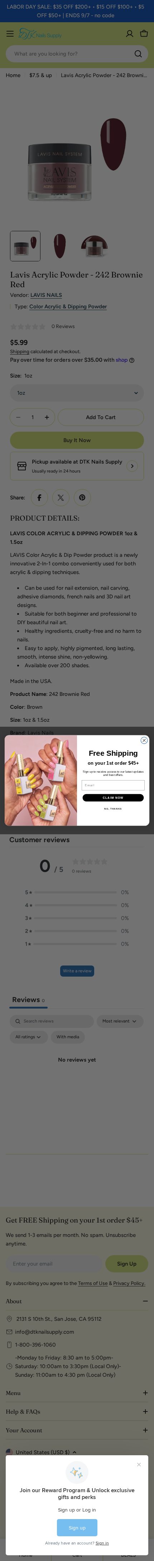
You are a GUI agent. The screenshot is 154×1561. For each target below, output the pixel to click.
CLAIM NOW (113, 798)
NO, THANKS (113, 809)
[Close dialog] (144, 740)
